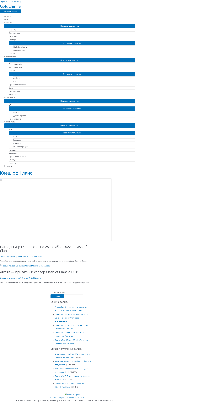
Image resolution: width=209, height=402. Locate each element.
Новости (12, 30)
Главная (7, 16)
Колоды (12, 150)
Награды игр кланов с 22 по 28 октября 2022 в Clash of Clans (43, 248)
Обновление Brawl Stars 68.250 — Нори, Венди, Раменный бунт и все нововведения (72, 318)
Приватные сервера (17, 84)
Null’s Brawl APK (20, 50)
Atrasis (24, 278)
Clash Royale (9, 122)
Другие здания (19, 115)
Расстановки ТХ (15, 67)
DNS (6, 19)
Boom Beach (9, 97)
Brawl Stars (9, 22)
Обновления (14, 33)
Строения (17, 143)
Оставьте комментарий (10, 256)
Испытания (14, 153)
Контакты (8, 166)
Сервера (12, 40)
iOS (14, 81)
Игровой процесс (20, 146)
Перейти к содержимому (10, 1)
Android (16, 78)
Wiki (10, 105)
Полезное (13, 36)
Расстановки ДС (15, 64)
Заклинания (18, 140)
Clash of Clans (10, 57)
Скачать (12, 53)
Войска (16, 112)
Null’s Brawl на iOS (21, 47)
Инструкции (14, 159)
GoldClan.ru (10, 6)
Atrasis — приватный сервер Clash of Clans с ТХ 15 (39, 272)
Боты (11, 88)
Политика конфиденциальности (62, 397)
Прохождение (15, 119)
